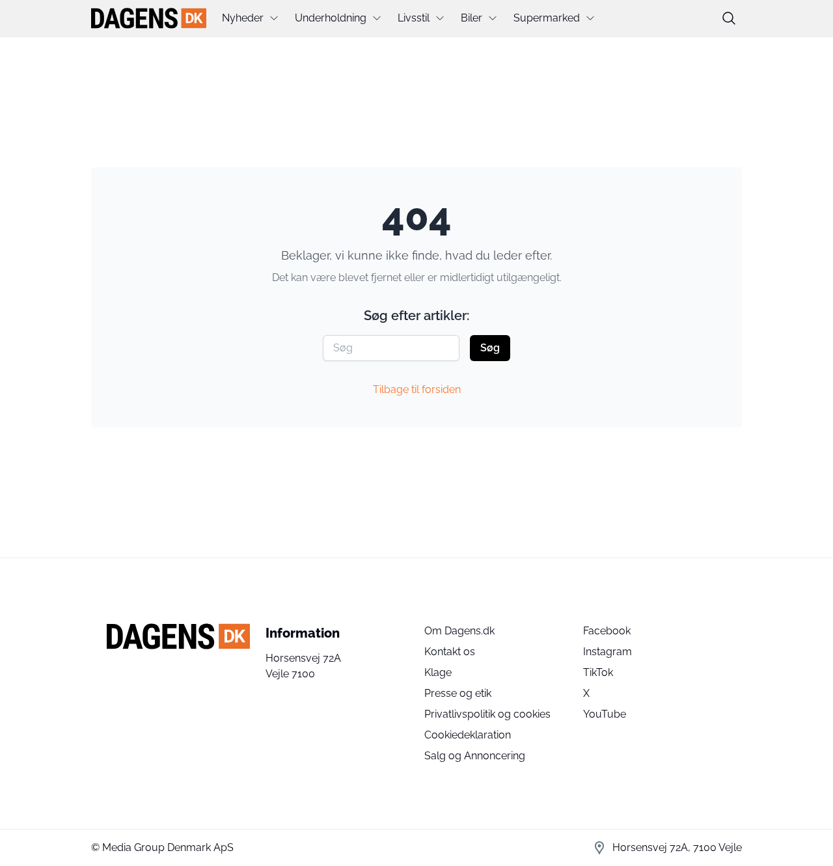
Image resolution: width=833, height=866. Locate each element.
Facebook (607, 631)
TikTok (598, 672)
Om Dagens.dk (459, 631)
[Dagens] (148, 18)
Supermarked (546, 18)
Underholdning (330, 18)
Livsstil (414, 18)
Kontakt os (449, 651)
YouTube (604, 714)
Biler (471, 18)
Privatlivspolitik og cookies (487, 714)
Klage (438, 672)
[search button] (729, 18)
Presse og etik (457, 693)
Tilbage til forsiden (417, 389)
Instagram (607, 651)
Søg (490, 348)
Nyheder (243, 18)
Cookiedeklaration (467, 735)
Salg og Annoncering (474, 756)
